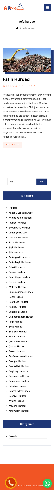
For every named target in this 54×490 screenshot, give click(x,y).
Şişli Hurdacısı (16, 247)
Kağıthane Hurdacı (18, 302)
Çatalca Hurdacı (17, 346)
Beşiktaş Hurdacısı (18, 371)
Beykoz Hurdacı (17, 351)
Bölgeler (13, 436)
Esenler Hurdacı (17, 336)
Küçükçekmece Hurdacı (21, 292)
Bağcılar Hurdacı (17, 396)
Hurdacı (13, 207)
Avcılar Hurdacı (16, 401)
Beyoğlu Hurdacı (17, 361)
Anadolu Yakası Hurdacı (21, 212)
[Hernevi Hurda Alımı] (15, 7)
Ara (41, 182)
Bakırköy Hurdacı (17, 386)
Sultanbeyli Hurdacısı (20, 262)
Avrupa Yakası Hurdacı (20, 217)
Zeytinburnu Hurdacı (19, 227)
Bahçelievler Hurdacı (19, 391)
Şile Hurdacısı (16, 252)
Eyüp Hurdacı (15, 326)
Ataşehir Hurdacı (17, 405)
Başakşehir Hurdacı (19, 381)
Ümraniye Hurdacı (18, 232)
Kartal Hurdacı (16, 297)
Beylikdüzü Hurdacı (19, 366)
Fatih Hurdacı (15, 321)
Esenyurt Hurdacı (18, 331)
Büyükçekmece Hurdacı (21, 356)
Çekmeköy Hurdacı (18, 341)
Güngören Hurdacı (18, 311)
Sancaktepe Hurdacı (19, 277)
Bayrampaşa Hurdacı (19, 376)
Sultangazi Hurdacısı (19, 257)
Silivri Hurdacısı (17, 267)
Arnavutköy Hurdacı (19, 410)
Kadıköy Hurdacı (17, 306)
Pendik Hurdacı (17, 282)
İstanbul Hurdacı (17, 222)
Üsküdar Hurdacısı (18, 237)
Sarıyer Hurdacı (17, 272)
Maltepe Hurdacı (17, 287)
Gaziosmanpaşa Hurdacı (21, 316)
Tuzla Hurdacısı (17, 242)
